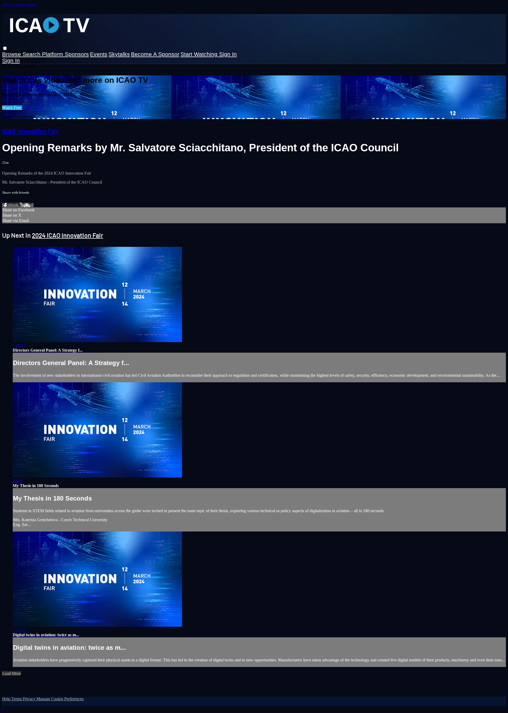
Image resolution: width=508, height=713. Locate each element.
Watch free (12, 107)
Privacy (30, 699)
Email (29, 205)
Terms (17, 699)
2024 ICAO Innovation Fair (67, 235)
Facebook (11, 205)
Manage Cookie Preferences (60, 699)
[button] (5, 48)
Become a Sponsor (155, 54)
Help (6, 699)
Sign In (11, 60)
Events (98, 54)
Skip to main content (19, 4)
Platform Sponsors (65, 54)
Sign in (228, 54)
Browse (12, 54)
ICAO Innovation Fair (30, 131)
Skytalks (119, 54)
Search (32, 54)
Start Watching (199, 54)
